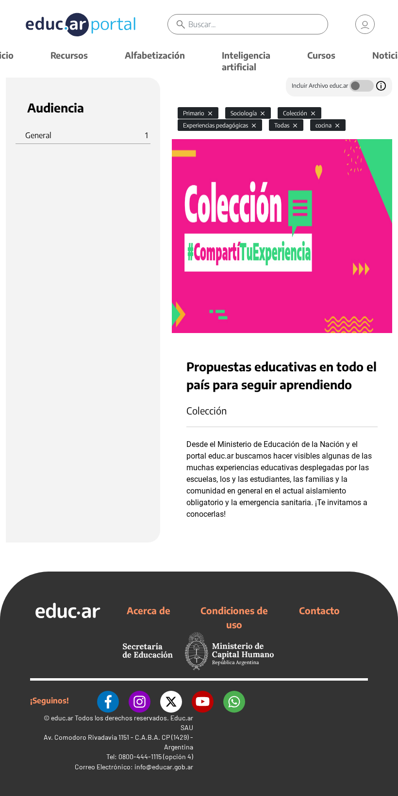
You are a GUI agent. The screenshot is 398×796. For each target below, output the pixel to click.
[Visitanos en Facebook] (108, 700)
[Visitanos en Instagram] (139, 700)
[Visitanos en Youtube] (203, 700)
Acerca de (148, 610)
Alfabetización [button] (155, 55)
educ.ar (62, 718)
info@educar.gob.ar (163, 767)
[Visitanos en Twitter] (171, 700)
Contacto (319, 610)
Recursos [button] (69, 55)
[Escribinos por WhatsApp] (234, 700)
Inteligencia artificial (246, 60)
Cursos (321, 55)
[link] (365, 24)
